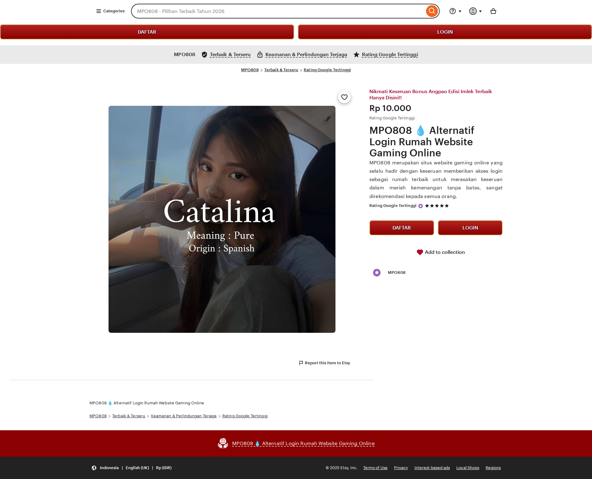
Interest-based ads (432, 467)
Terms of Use (375, 467)
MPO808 (250, 70)
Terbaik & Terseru (281, 70)
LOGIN (445, 32)
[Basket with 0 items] (493, 11)
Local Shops (467, 467)
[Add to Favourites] (344, 96)
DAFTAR (147, 32)
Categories (114, 11)
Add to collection (444, 252)
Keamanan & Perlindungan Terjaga (184, 416)
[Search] (432, 11)
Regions (493, 467)
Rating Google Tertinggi (327, 70)
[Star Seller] (420, 206)
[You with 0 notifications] (476, 11)
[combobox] (278, 11)
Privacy (401, 467)
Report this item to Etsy (327, 363)
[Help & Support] (455, 11)
